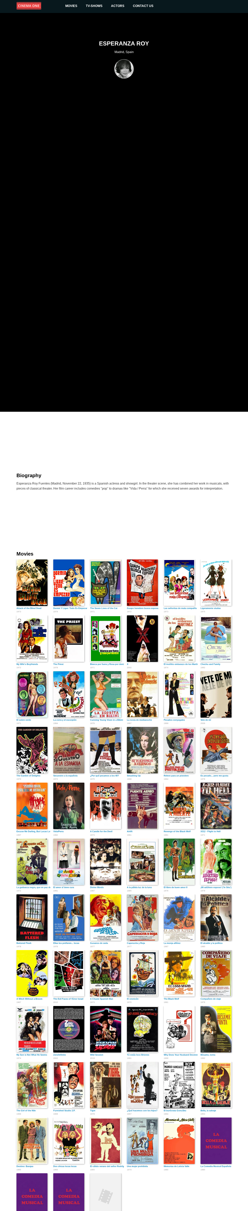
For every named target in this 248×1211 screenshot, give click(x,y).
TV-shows (94, 6)
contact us (143, 6)
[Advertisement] (124, 440)
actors (117, 6)
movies (71, 6)
